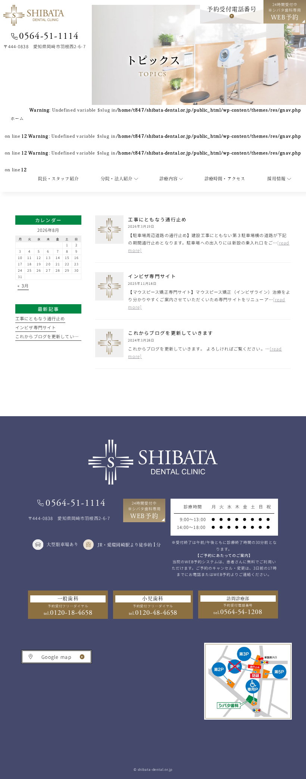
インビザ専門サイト (35, 327)
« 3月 (23, 286)
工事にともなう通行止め (40, 318)
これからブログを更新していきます (51, 336)
